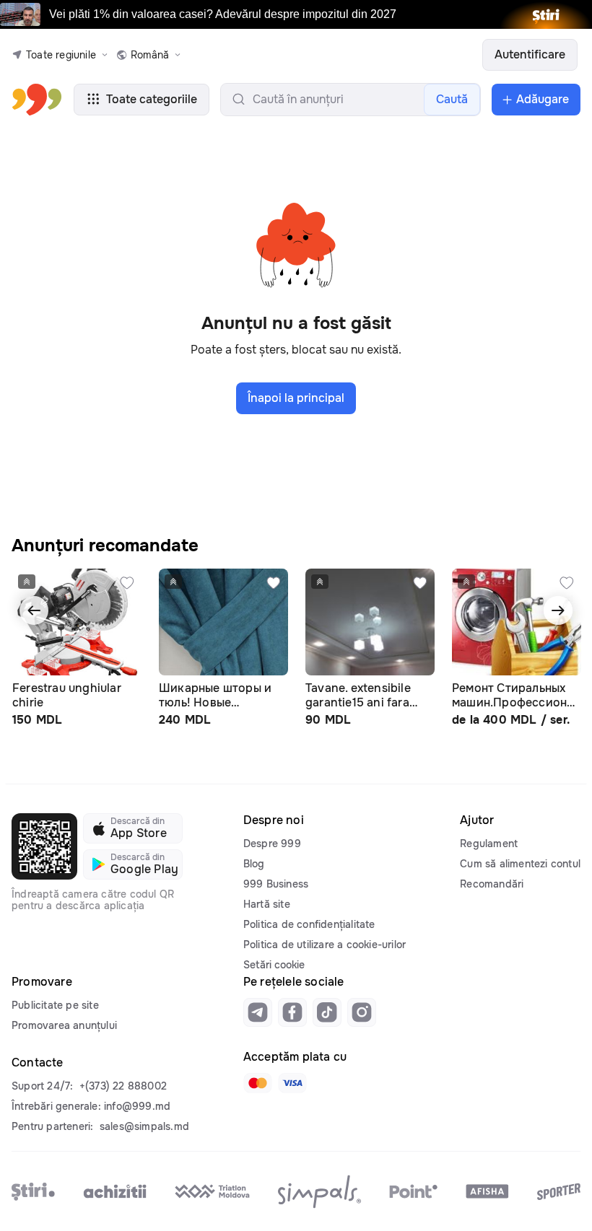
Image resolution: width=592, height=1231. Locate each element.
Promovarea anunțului (64, 1025)
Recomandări (491, 884)
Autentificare (530, 54)
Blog (254, 863)
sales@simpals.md (144, 1126)
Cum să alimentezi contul (520, 863)
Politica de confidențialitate (309, 924)
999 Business (275, 884)
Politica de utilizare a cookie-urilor (324, 944)
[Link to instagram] (361, 1012)
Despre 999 (272, 843)
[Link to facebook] (292, 1012)
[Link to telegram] (257, 1012)
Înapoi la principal (296, 398)
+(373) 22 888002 (123, 1086)
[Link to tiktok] (327, 1012)
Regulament (489, 843)
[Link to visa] (292, 1083)
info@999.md (137, 1106)
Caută (452, 99)
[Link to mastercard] (257, 1083)
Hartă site (266, 904)
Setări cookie (274, 965)
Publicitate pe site (55, 1005)
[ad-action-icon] (127, 583)
